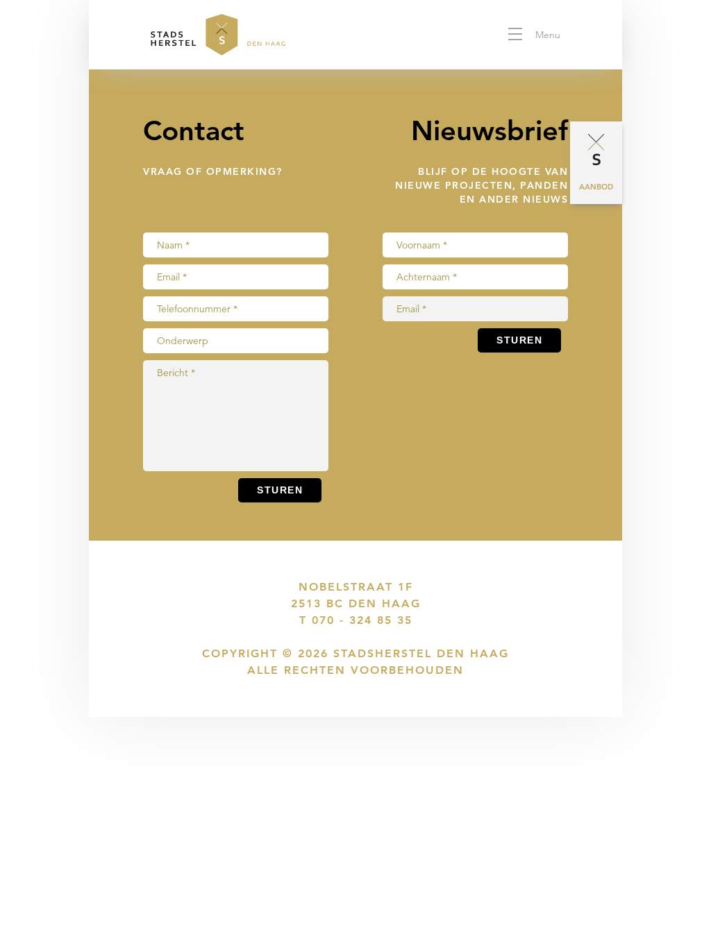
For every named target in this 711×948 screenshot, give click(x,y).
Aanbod (596, 187)
